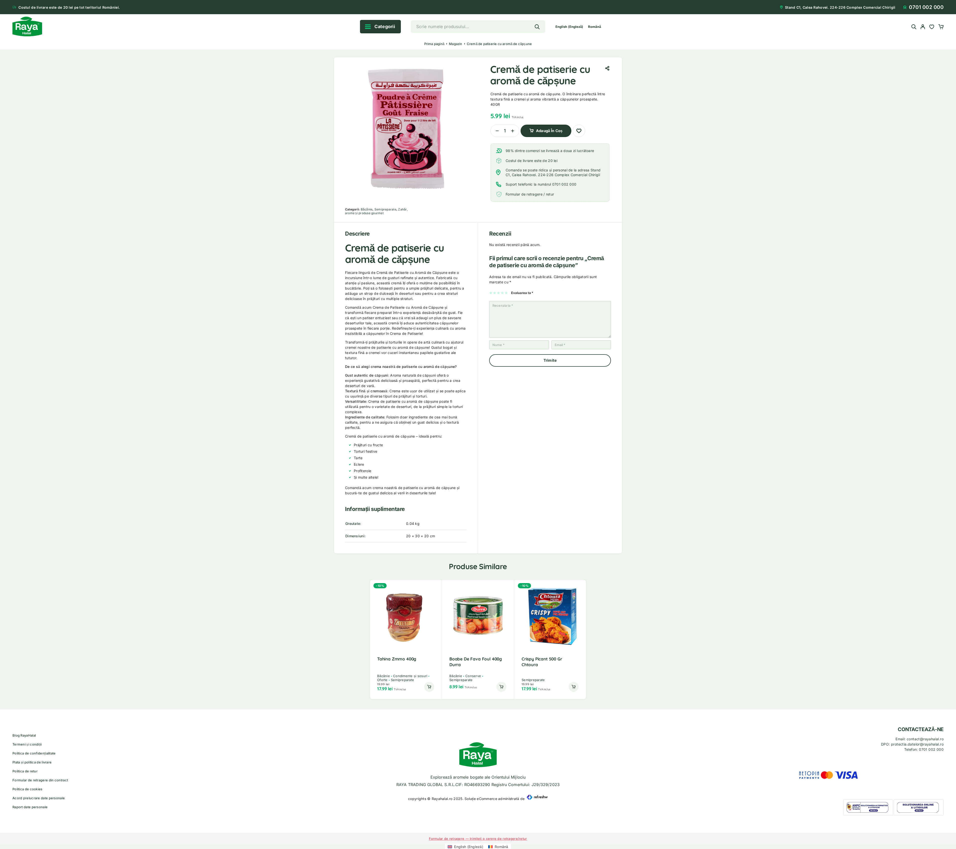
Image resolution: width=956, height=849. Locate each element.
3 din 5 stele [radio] (499, 292)
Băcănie (367, 209)
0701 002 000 (926, 7)
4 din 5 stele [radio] (502, 292)
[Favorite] (931, 27)
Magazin (455, 44)
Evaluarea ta (522, 293)
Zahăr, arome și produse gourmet (376, 211)
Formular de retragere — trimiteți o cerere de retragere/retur (478, 839)
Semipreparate (385, 209)
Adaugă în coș (549, 129)
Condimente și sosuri (410, 676)
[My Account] (922, 26)
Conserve (473, 676)
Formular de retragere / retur (530, 194)
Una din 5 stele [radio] (491, 292)
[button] (429, 687)
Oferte (382, 680)
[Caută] (913, 26)
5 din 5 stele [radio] (506, 292)
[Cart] (940, 27)
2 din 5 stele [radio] (495, 292)
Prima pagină (434, 44)
